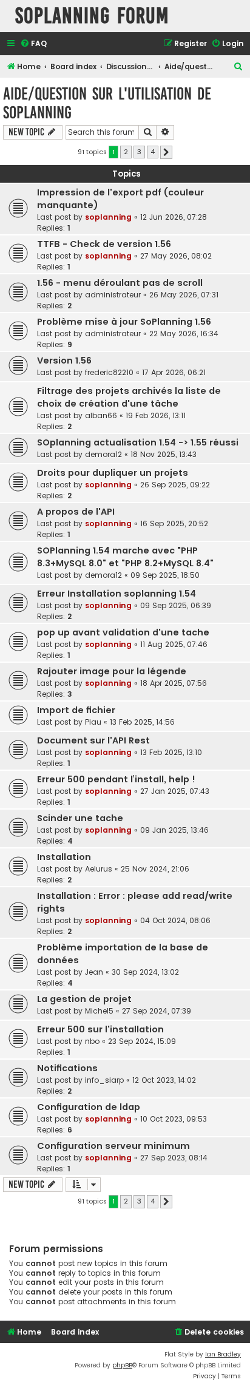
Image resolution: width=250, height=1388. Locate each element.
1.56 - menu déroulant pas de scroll (120, 283)
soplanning (108, 217)
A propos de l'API (76, 512)
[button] (166, 152)
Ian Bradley (223, 1354)
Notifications (67, 1068)
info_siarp (104, 1080)
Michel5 (99, 1011)
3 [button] (139, 152)
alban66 (101, 415)
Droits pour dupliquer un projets (112, 473)
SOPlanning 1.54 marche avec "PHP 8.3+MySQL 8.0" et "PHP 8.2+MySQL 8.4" (125, 556)
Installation (64, 857)
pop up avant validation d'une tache (123, 632)
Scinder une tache (80, 818)
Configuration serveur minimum (113, 1146)
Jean (94, 972)
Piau (93, 722)
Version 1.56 (64, 360)
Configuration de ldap (88, 1107)
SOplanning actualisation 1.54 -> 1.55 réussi (137, 442)
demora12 (103, 454)
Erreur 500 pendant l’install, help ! (116, 779)
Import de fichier (76, 710)
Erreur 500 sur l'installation (100, 1029)
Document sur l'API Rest (93, 740)
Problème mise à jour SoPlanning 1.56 (124, 322)
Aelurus (98, 869)
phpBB (122, 1365)
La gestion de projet (84, 999)
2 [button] (126, 152)
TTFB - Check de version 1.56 (104, 244)
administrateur (113, 294)
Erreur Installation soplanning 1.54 (116, 593)
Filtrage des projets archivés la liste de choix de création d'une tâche (129, 397)
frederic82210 (109, 372)
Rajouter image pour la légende (111, 671)
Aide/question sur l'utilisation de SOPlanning (107, 103)
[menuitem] (33, 44)
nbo (92, 1041)
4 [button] (152, 152)
